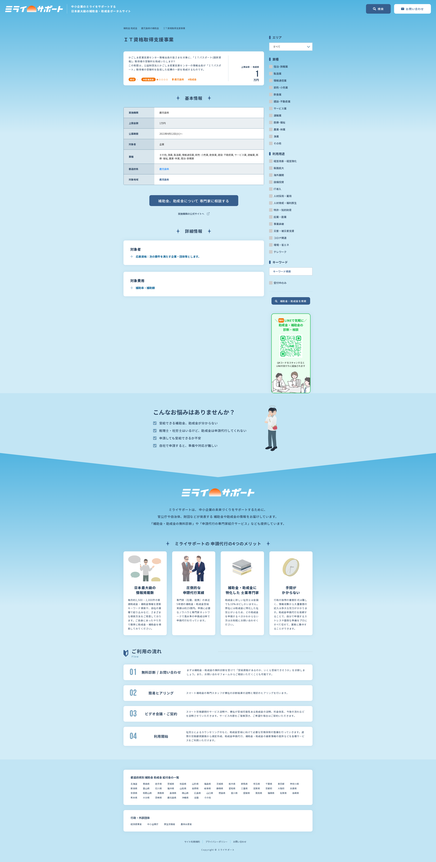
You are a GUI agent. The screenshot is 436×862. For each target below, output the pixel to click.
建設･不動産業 (282, 101)
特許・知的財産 (283, 210)
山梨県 (183, 788)
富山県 (146, 788)
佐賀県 (283, 793)
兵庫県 (293, 788)
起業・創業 (280, 217)
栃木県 (232, 783)
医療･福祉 (279, 122)
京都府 (269, 788)
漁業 (276, 136)
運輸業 (277, 115)
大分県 (146, 797)
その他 (277, 143)
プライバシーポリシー (216, 841)
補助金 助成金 (130, 28)
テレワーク (280, 252)
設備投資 (279, 182)
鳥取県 (160, 793)
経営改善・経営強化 (285, 161)
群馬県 (244, 783)
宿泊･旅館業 (281, 66)
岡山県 (185, 793)
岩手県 (158, 783)
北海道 (134, 783)
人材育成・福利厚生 (285, 203)
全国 (196, 797)
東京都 (281, 783)
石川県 (158, 788)
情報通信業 (280, 80)
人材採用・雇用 (283, 196)
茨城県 (219, 783)
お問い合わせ (239, 841)
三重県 (244, 788)
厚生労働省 (169, 824)
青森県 (146, 783)
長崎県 (295, 793)
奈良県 (134, 793)
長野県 (195, 788)
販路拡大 (279, 168)
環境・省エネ (281, 245)
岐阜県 (207, 788)
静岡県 (219, 788)
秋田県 (183, 783)
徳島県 (222, 793)
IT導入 (277, 189)
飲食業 (277, 94)
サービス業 (280, 108)
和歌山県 (147, 793)
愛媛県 (246, 793)
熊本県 (134, 797)
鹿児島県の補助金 (150, 28)
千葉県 (269, 783)
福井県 (170, 788)
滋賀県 (256, 788)
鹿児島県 (164, 169)
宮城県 (170, 783)
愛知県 (232, 788)
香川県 (234, 793)
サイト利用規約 (192, 841)
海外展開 (279, 175)
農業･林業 (279, 129)
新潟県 (134, 788)
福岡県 (271, 793)
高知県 (258, 793)
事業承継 (279, 224)
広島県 (197, 793)
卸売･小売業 (281, 87)
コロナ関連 (280, 238)
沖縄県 (185, 797)
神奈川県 (294, 783)
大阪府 (281, 788)
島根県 (173, 793)
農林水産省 (186, 824)
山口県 (209, 793)
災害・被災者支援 (284, 231)
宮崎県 (158, 797)
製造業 (277, 73)
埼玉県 (256, 783)
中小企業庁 (152, 824)
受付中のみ (280, 283)
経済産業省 (136, 824)
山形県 (195, 783)
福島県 (207, 783)
